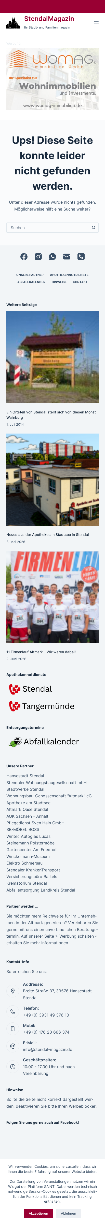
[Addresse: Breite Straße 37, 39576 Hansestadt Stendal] (12, 991)
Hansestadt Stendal (25, 775)
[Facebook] (24, 256)
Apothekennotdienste (69, 275)
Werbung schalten (76, 936)
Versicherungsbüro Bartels (31, 876)
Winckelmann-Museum (28, 856)
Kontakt (80, 282)
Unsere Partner (30, 275)
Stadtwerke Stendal (25, 789)
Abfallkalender (31, 282)
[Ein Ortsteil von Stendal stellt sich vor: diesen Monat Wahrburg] (52, 357)
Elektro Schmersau (24, 863)
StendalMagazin (49, 18)
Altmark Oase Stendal (27, 809)
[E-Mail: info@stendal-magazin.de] (12, 1046)
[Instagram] (38, 256)
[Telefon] (81, 256)
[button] (52, 79)
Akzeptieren (38, 1213)
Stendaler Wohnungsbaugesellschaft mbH (46, 782)
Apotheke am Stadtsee (28, 802)
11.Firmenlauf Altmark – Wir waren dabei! (41, 652)
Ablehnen (68, 1213)
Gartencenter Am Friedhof (31, 849)
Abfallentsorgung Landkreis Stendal (40, 890)
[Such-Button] (93, 227)
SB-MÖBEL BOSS (22, 829)
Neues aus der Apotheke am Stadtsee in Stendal (47, 534)
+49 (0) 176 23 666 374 (46, 1032)
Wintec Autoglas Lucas (28, 836)
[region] (52, 79)
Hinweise (59, 282)
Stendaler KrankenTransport (33, 869)
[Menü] (96, 21)
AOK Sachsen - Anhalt (27, 816)
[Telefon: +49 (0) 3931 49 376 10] (12, 1011)
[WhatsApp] (52, 256)
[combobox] (48, 228)
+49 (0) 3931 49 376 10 (46, 1015)
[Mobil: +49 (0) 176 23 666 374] (12, 1028)
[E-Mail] (66, 256)
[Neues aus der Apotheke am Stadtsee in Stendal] (52, 480)
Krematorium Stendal (26, 883)
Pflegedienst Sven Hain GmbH (35, 822)
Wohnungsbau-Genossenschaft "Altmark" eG (49, 795)
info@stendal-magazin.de (47, 1049)
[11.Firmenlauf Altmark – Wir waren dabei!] (52, 597)
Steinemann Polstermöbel (31, 842)
